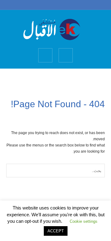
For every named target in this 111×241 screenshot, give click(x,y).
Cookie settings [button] (83, 221)
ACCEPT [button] (55, 231)
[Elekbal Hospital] (55, 29)
